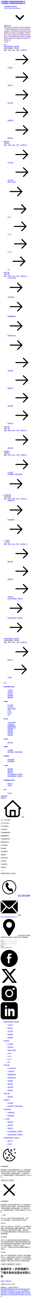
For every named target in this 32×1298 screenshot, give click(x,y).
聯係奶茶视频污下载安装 (11, 638)
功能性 (5, 1237)
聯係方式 (10, 660)
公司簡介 (10, 67)
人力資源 (7, 540)
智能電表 (10, 423)
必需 (4, 1215)
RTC (9, 269)
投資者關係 (11, 761)
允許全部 (11, 1180)
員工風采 (10, 103)
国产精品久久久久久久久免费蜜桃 (18, 1291)
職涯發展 (10, 561)
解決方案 (7, 272)
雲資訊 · (3, 1281)
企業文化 (10, 85)
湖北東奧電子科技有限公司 (19, 31)
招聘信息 (10, 597)
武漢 (14, 1287)
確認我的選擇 (11, 1264)
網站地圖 (3, 1289)
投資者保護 (7, 495)
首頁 (5, 44)
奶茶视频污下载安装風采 (15, 752)
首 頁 (5, 682)
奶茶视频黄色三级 (11, 1289)
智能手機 (10, 406)
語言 (5, 789)
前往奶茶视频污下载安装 (15, 776)
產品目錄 (10, 448)
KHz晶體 (10, 162)
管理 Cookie (4, 1180)
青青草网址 (21, 1294)
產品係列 (7, 141)
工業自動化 (11, 724)
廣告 (4, 1252)
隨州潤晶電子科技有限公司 (12, 27)
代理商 (10, 677)
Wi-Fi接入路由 (12, 722)
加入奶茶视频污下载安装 (15, 774)
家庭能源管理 (12, 728)
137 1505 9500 (24, 895)
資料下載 (7, 427)
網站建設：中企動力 (7, 1287)
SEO (17, 1287)
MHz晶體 (10, 180)
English (6, 41)
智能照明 (10, 388)
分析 (4, 1223)
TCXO (10, 234)
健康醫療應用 (12, 726)
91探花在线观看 (12, 1294)
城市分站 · (9, 1281)
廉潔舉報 (10, 138)
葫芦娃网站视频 (22, 1289)
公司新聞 (10, 472)
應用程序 (3, 798)
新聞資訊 (7, 451)
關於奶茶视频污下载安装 (11, 46)
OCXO (10, 252)
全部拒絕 (3, 1264)
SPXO (9, 217)
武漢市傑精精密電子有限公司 (17, 36)
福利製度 (10, 579)
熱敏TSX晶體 (12, 708)
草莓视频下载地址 (20, 1292)
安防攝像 (10, 370)
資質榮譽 (10, 120)
